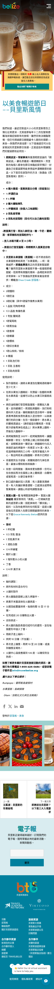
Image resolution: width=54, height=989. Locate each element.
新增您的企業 (8, 943)
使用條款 (13, 979)
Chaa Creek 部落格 (28, 280)
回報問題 (32, 933)
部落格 (13, 715)
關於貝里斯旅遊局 (10, 929)
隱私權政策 (27, 979)
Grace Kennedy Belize (25, 514)
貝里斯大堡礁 (34, 923)
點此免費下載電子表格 (27, 87)
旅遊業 (5, 953)
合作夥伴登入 (8, 946)
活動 (4, 919)
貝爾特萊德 (33, 943)
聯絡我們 (6, 926)
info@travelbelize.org (25, 670)
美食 (21, 715)
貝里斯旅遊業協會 (36, 946)
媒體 (4, 949)
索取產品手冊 (34, 926)
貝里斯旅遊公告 (35, 930)
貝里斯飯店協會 (35, 949)
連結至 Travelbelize (12, 956)
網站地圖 (40, 979)
